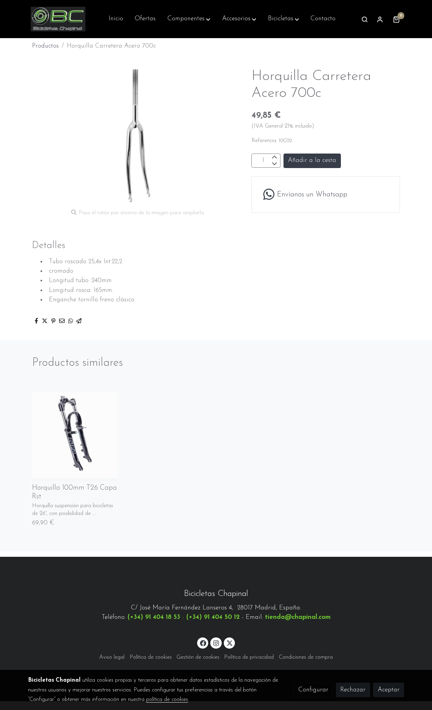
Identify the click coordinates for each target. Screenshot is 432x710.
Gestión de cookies (198, 657)
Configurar (313, 690)
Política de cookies (151, 657)
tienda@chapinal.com (298, 617)
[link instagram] (216, 642)
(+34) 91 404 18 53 (154, 617)
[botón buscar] (364, 19)
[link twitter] (230, 642)
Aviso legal (112, 657)
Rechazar (353, 690)
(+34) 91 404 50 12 (213, 617)
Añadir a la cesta (312, 161)
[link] (58, 19)
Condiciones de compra (306, 657)
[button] (189, 19)
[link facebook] (203, 642)
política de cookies (167, 699)
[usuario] (380, 19)
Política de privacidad (249, 657)
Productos (45, 46)
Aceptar (389, 690)
